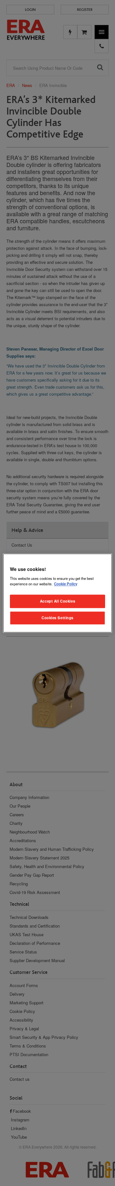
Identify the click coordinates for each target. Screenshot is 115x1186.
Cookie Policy (65, 583)
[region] (57, 593)
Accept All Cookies (57, 601)
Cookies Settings (57, 617)
